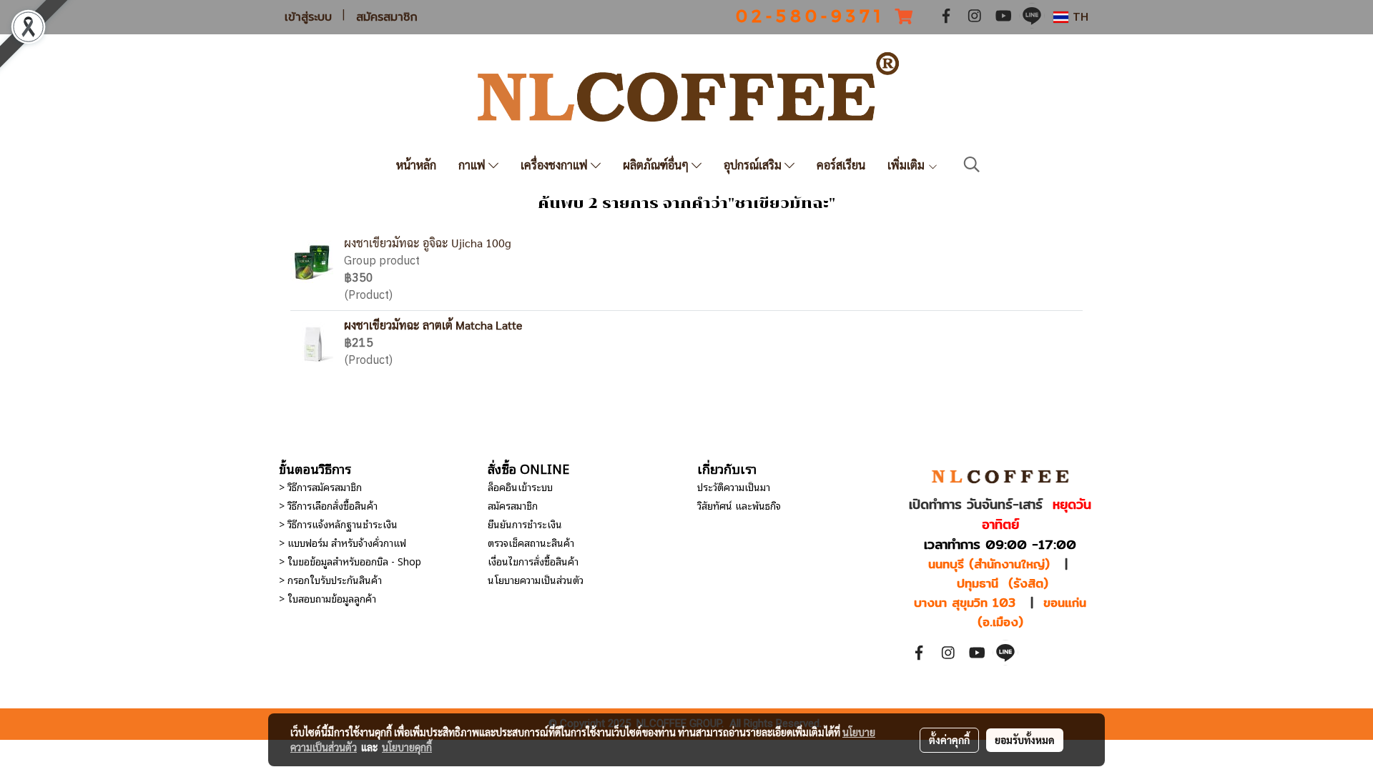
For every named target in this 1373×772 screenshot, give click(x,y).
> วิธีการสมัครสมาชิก (320, 486)
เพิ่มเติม (907, 164)
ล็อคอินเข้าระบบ (520, 486)
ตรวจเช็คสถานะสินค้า (531, 542)
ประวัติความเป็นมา (733, 486)
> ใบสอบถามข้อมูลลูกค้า (327, 598)
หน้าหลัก (416, 164)
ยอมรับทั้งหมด (1025, 739)
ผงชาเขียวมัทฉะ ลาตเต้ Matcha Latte (433, 324)
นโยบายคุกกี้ (407, 747)
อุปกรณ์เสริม (754, 164)
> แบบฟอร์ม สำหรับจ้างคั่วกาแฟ (342, 542)
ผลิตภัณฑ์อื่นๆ (657, 164)
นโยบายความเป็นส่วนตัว (536, 579)
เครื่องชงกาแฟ (556, 164)
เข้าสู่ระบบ (308, 17)
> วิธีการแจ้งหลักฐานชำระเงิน (338, 523)
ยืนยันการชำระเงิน (525, 523)
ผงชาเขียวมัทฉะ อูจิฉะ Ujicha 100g (427, 242)
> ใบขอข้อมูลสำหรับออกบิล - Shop (350, 561)
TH (1078, 17)
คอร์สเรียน (841, 164)
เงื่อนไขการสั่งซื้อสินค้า (533, 561)
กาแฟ (473, 164)
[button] (972, 165)
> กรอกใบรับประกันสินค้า (330, 579)
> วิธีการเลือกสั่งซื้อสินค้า (328, 505)
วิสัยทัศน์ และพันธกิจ (739, 505)
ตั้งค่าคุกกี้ (949, 739)
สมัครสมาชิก (387, 17)
